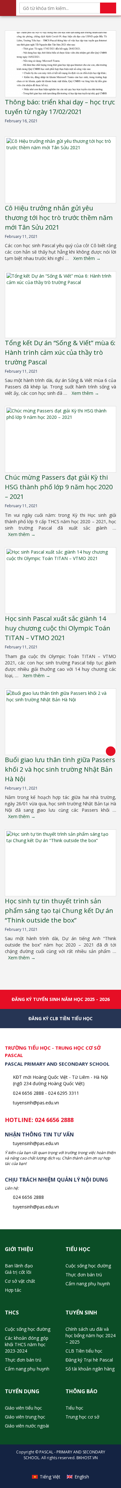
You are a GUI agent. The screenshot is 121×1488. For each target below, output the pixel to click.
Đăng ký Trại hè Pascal (89, 1360)
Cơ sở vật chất (20, 1281)
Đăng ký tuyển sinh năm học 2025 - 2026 (61, 999)
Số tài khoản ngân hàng (90, 1369)
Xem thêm (87, 258)
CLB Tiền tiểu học (84, 1351)
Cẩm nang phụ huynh (88, 1284)
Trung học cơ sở (82, 1417)
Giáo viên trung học (25, 1417)
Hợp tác (13, 1290)
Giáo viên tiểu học (23, 1408)
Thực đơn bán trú (84, 1275)
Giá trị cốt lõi (18, 1272)
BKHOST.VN (87, 1457)
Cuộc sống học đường (88, 1266)
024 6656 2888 (54, 1120)
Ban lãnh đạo (19, 1266)
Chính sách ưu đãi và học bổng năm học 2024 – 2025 (91, 1335)
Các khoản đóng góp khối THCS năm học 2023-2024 (26, 1344)
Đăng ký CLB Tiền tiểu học (60, 1018)
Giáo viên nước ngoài (27, 1426)
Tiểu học (74, 1408)
